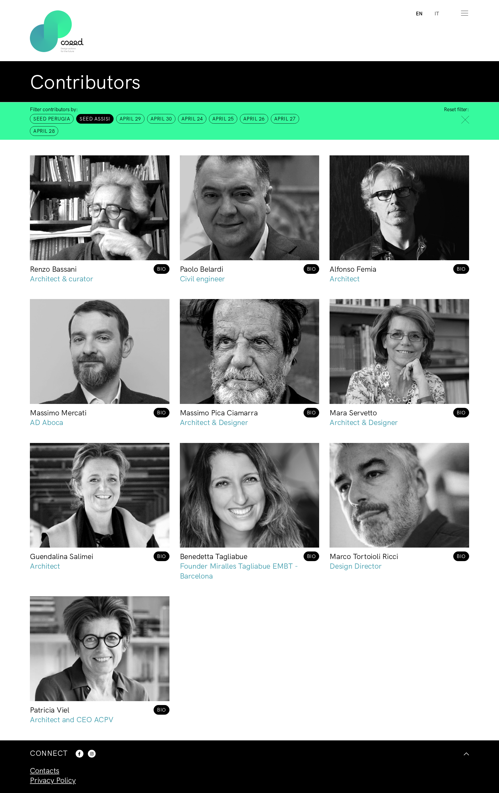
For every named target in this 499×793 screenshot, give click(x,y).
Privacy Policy (53, 780)
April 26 (254, 119)
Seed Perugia (51, 119)
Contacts (44, 770)
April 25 (223, 119)
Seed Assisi (95, 119)
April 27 (285, 119)
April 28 (44, 131)
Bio (161, 269)
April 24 (192, 119)
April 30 (161, 119)
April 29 (130, 119)
